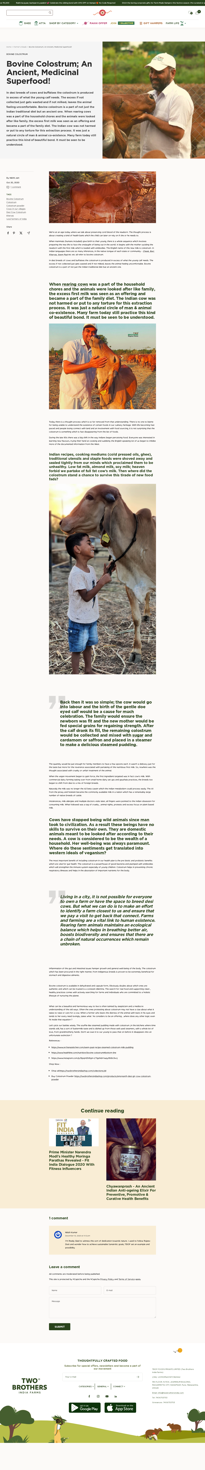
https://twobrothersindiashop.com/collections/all (83, 1071)
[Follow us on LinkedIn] (115, 1396)
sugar (138, 735)
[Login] (182, 13)
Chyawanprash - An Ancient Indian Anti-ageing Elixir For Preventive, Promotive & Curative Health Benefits (131, 1192)
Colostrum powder (15, 206)
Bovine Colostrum (17, 54)
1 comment (16, 187)
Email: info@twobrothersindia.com (168, 1393)
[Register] (138, 1377)
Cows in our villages (15, 209)
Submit (60, 1326)
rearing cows (75, 284)
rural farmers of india (16, 219)
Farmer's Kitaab (20, 47)
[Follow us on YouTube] (106, 1396)
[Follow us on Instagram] (98, 1396)
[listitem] (8, 233)
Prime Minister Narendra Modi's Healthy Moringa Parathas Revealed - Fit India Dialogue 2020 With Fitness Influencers (71, 1160)
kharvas (10, 216)
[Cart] (197, 12)
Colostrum (11, 202)
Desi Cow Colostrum (16, 212)
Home (8, 47)
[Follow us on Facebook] (89, 1396)
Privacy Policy (107, 1279)
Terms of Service (127, 1279)
